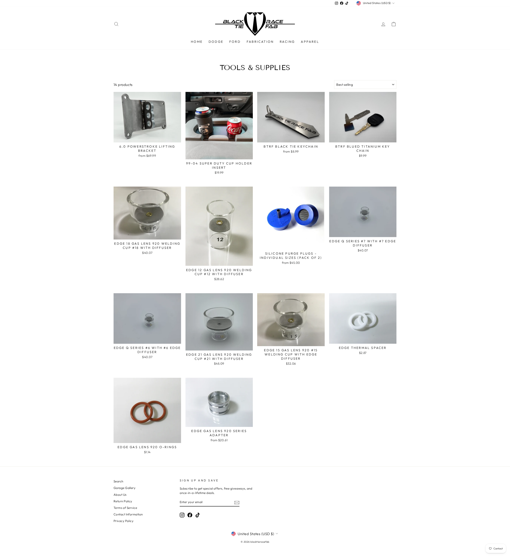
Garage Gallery (124, 488)
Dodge (216, 42)
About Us (120, 495)
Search (118, 481)
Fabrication (260, 42)
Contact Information (128, 514)
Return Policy (123, 501)
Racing (287, 42)
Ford (235, 42)
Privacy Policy (123, 521)
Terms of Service (125, 508)
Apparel (310, 42)
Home (197, 42)
